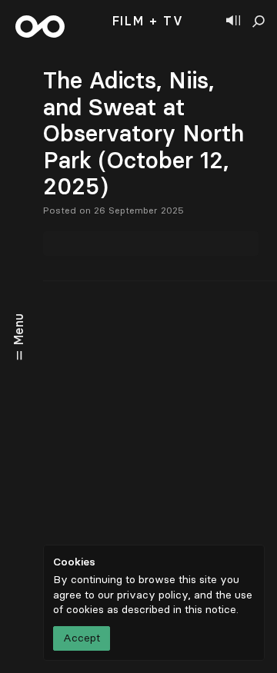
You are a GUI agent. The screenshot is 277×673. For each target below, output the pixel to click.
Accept (81, 638)
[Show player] (233, 21)
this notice (210, 609)
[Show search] (258, 21)
